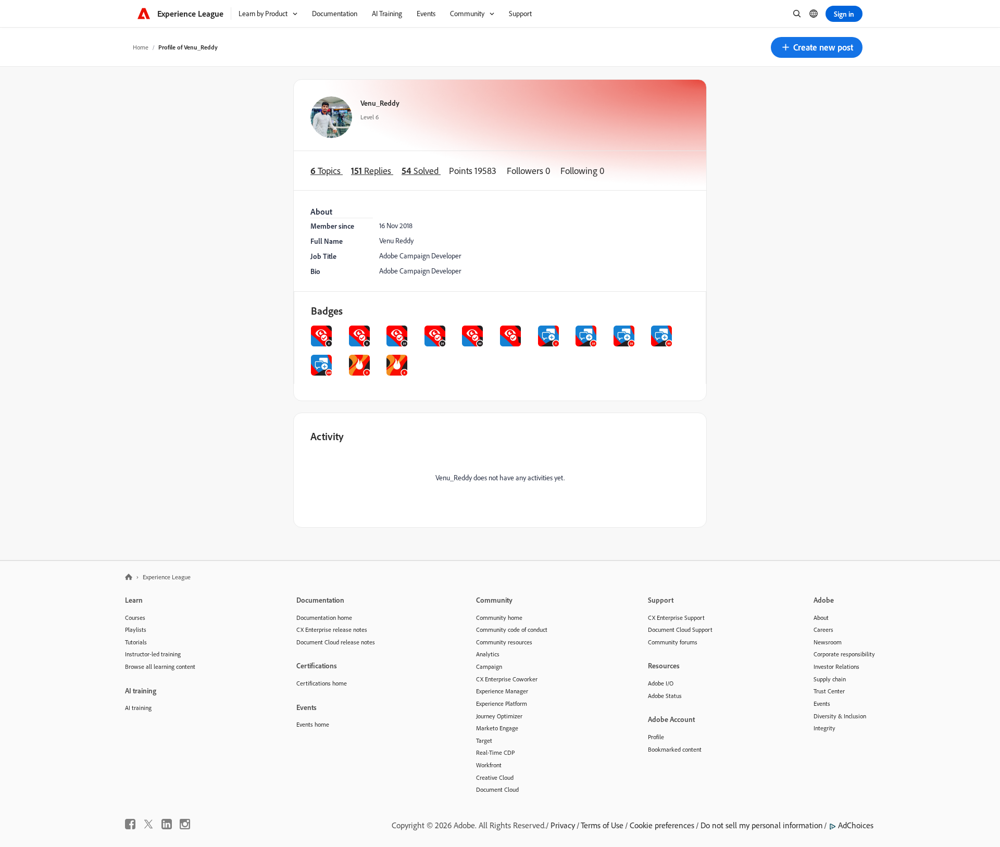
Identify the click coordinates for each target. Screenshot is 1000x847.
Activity (327, 436)
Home (140, 47)
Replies (372, 171)
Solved (421, 171)
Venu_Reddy (379, 102)
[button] (817, 47)
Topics (326, 171)
